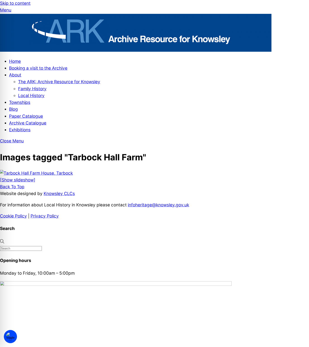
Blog (13, 109)
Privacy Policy (45, 216)
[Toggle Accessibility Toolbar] (10, 337)
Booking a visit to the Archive (38, 68)
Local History (31, 95)
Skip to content (15, 3)
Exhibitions (20, 129)
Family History (32, 88)
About (15, 75)
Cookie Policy (13, 216)
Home (15, 61)
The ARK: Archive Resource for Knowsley (59, 81)
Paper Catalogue (26, 116)
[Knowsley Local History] (135, 50)
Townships (19, 102)
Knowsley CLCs (59, 193)
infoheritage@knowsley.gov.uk (158, 205)
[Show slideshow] (17, 180)
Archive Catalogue (27, 123)
